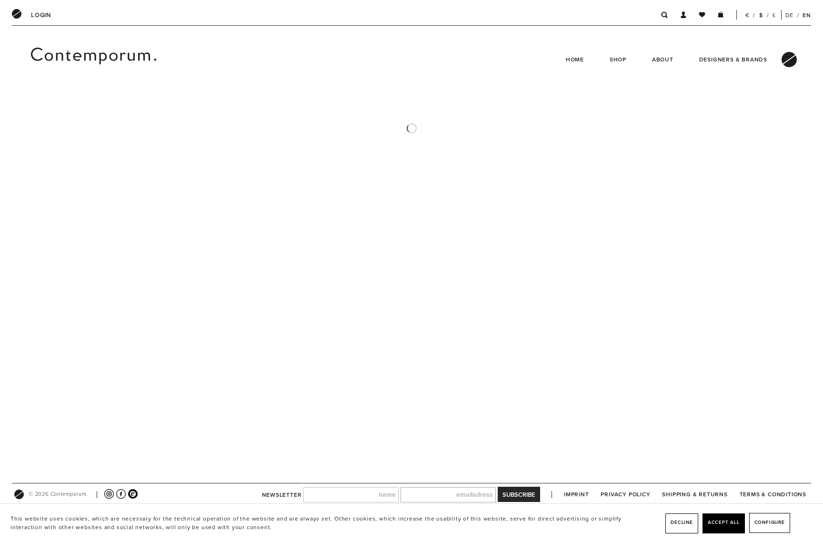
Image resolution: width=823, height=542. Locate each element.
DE (789, 15)
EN (807, 15)
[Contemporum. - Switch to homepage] (69, 59)
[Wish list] (702, 16)
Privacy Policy (625, 494)
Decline (682, 522)
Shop (618, 59)
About (662, 59)
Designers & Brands (733, 59)
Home (575, 59)
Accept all (724, 522)
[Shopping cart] (721, 16)
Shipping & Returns (694, 494)
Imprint (576, 494)
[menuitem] (40, 15)
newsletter (282, 495)
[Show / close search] (661, 16)
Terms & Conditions (773, 494)
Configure (769, 522)
